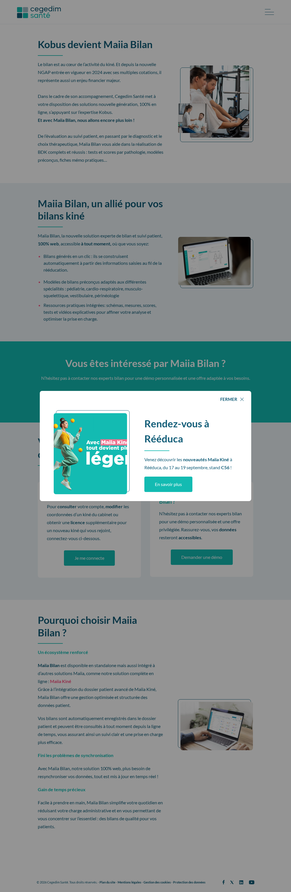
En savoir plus (168, 484)
